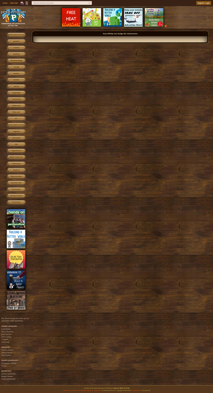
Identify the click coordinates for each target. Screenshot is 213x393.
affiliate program (85, 390)
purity (16, 86)
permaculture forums (16, 35)
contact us (66, 390)
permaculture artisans (16, 125)
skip (16, 144)
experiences (16, 151)
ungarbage (16, 93)
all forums (16, 202)
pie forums (16, 189)
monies (16, 73)
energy (16, 67)
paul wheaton (135, 390)
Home (5, 3)
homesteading (16, 60)
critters (16, 48)
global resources (16, 157)
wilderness (16, 105)
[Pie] (22, 3)
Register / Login (204, 3)
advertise (75, 390)
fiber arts (16, 112)
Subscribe (14, 3)
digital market (16, 176)
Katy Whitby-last (110, 34)
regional (16, 131)
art (16, 118)
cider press (16, 164)
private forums (16, 196)
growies (16, 41)
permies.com (16, 183)
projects (16, 170)
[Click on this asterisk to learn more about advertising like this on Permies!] (165, 26)
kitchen (16, 80)
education (16, 138)
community (16, 99)
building (16, 54)
